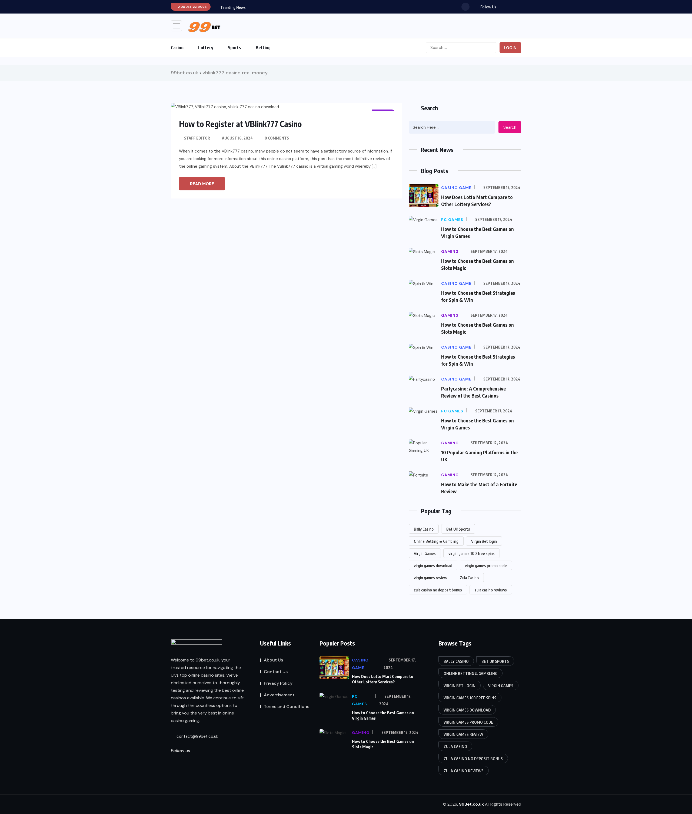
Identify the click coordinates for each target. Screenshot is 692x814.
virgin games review (430, 577)
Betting (263, 47)
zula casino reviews (491, 589)
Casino (177, 47)
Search (509, 127)
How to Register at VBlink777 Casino (240, 124)
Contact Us (276, 671)
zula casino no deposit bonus (438, 589)
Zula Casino (469, 577)
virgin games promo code (486, 565)
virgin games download (433, 565)
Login (510, 48)
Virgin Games (425, 553)
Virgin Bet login (484, 541)
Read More (202, 184)
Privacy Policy (278, 683)
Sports (234, 47)
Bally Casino (424, 529)
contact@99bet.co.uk (196, 736)
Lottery (205, 47)
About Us (273, 660)
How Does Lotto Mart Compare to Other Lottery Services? (382, 679)
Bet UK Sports (458, 529)
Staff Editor (197, 138)
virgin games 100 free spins (471, 553)
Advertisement (279, 695)
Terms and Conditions (286, 706)
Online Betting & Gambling (436, 541)
